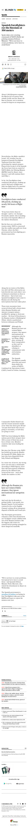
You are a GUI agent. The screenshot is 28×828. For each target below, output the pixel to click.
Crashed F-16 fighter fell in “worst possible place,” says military (6, 361)
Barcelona (8, 18)
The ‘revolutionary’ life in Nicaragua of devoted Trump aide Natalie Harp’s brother (14, 723)
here (23, 626)
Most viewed (5, 707)
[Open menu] (3, 10)
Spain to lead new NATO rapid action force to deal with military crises (5, 331)
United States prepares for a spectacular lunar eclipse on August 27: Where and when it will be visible (12, 689)
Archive (4, 764)
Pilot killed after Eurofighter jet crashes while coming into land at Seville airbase (6, 350)
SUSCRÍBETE (20, 9)
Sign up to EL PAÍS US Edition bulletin (12, 608)
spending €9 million (9, 594)
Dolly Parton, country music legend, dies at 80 (14, 719)
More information (5, 622)
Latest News (15, 18)
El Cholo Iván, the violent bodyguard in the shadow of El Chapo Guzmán (13, 716)
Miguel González (14, 56)
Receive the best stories (8, 752)
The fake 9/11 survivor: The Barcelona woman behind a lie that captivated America (14, 683)
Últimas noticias (6, 679)
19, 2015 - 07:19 (15, 58)
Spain (4, 15)
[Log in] (25, 10)
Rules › (24, 615)
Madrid (3, 18)
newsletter (5, 748)
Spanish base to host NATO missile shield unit (6, 341)
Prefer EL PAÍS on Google (9, 68)
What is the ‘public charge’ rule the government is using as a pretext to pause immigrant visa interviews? (13, 695)
